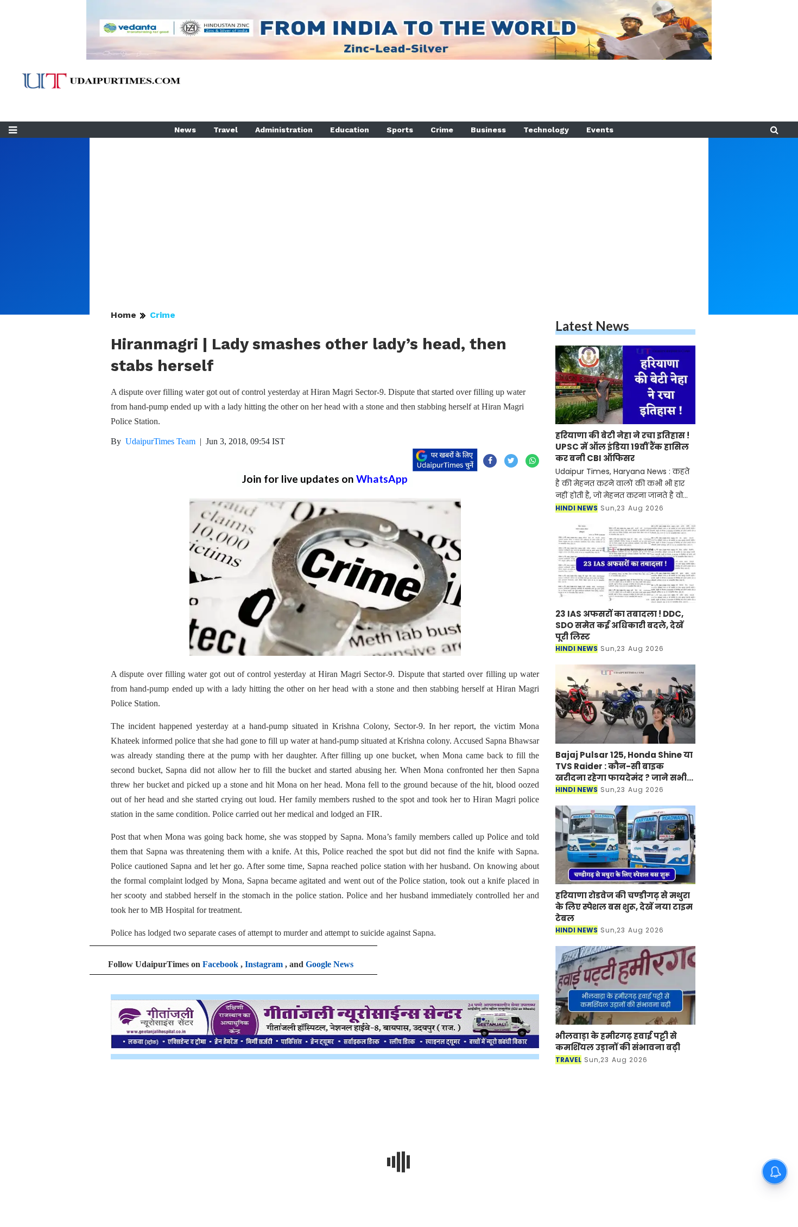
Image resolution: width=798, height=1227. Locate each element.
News (185, 129)
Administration (284, 129)
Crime (441, 129)
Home (123, 315)
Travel (225, 129)
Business (488, 129)
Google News (329, 964)
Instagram (264, 964)
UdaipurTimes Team (160, 441)
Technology (546, 129)
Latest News (592, 326)
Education (349, 129)
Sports (400, 129)
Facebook (220, 964)
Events (599, 129)
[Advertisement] (399, 214)
